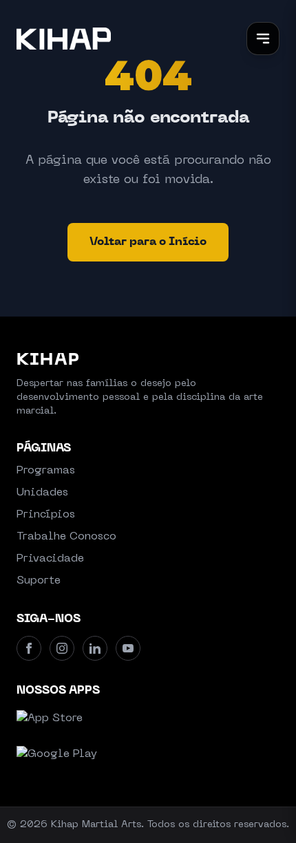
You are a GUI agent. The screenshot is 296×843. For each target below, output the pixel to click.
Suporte (39, 580)
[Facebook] (29, 648)
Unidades (42, 492)
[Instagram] (62, 648)
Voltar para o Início (148, 242)
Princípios (46, 514)
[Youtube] (128, 648)
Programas (46, 470)
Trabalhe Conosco (66, 536)
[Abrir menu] (262, 38)
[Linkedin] (95, 648)
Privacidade (50, 558)
